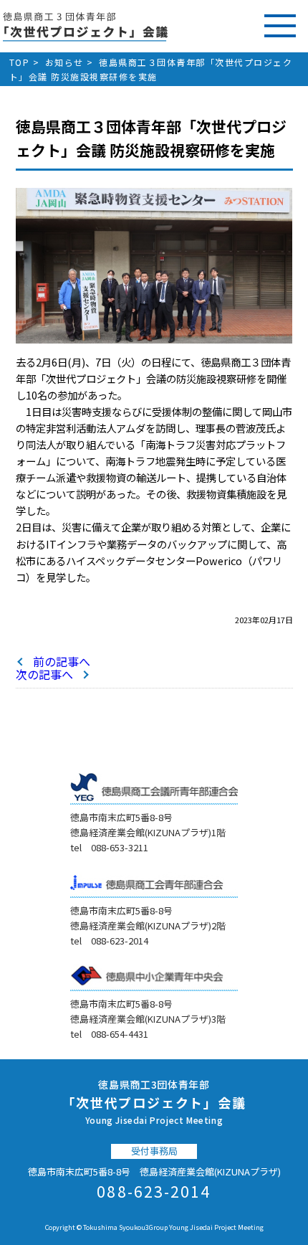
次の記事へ (44, 674)
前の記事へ (61, 661)
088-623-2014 (154, 1191)
